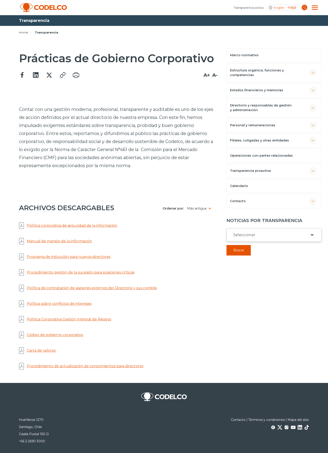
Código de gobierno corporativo (55, 335)
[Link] (62, 75)
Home (23, 32)
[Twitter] (49, 75)
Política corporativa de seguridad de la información (72, 225)
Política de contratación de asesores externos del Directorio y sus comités (92, 288)
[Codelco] (43, 7)
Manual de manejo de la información (59, 241)
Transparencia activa (249, 7)
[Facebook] (22, 75)
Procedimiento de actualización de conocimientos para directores (85, 366)
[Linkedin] (35, 75)
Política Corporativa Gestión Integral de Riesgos (69, 319)
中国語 (292, 7)
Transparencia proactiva (250, 171)
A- (215, 75)
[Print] (76, 75)
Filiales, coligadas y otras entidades (259, 140)
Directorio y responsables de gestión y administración (261, 107)
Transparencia (46, 32)
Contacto (238, 201)
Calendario (239, 186)
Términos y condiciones (266, 420)
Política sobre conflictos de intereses (59, 303)
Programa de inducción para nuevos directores (68, 257)
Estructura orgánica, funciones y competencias (257, 72)
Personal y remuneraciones (252, 125)
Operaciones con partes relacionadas (261, 156)
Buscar (238, 250)
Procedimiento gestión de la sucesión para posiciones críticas (80, 272)
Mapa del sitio (298, 420)
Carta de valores (41, 350)
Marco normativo (244, 55)
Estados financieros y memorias (256, 90)
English (279, 7)
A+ (206, 75)
